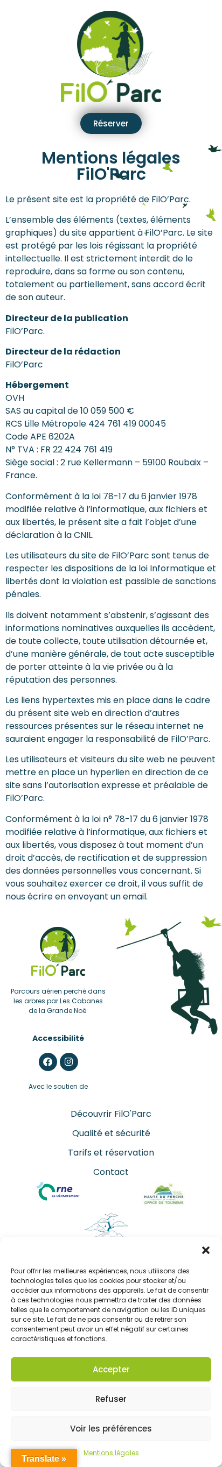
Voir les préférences (111, 1428)
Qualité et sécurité (111, 1133)
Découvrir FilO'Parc (111, 1114)
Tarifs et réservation (111, 1152)
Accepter (111, 1369)
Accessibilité (58, 1038)
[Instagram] (69, 1062)
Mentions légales (111, 1452)
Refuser (111, 1399)
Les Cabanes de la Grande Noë (66, 1005)
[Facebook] (48, 1062)
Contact (111, 1172)
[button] (205, 1250)
